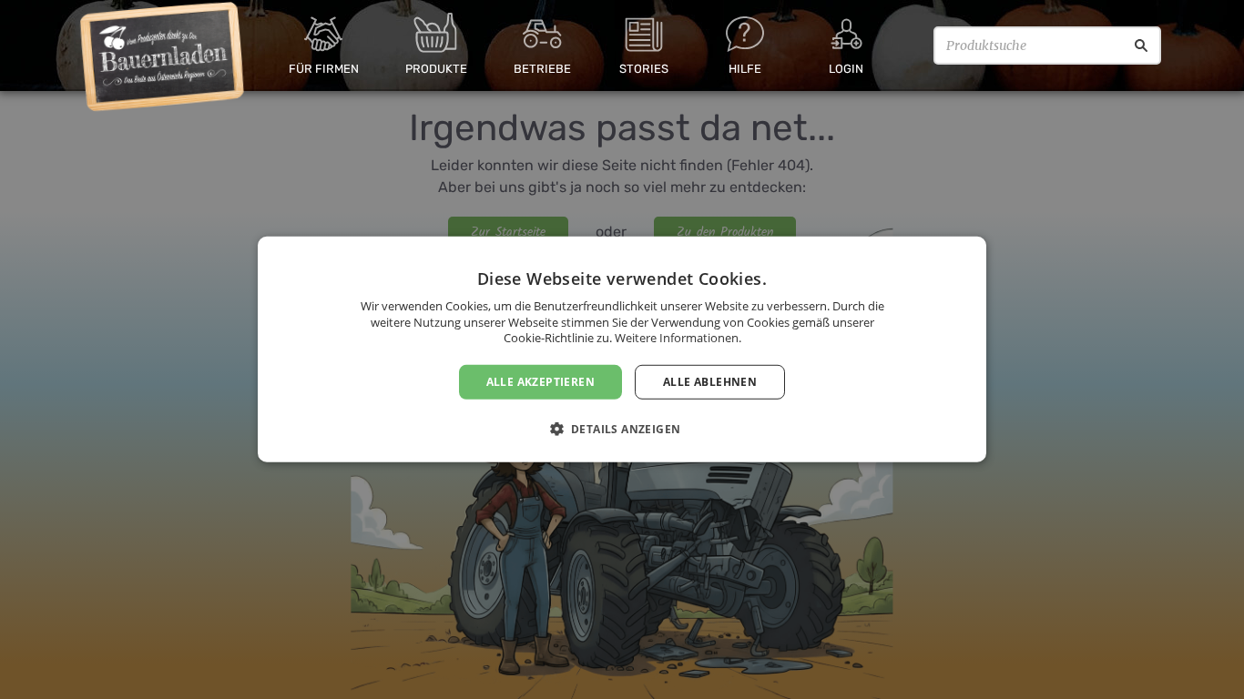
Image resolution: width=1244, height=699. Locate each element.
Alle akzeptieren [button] (540, 382)
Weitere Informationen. (678, 337)
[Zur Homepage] (162, 57)
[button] (622, 429)
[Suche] (1141, 45)
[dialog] (622, 349)
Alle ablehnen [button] (710, 382)
